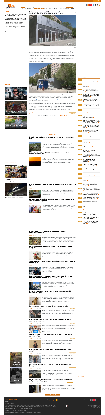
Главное (7, 11)
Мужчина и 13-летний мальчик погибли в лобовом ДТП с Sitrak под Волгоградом (91, 150)
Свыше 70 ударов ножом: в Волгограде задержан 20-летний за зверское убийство (90, 169)
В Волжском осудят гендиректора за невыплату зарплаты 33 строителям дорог (91, 126)
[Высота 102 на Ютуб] (90, 5)
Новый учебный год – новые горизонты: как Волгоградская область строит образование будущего (15, 31)
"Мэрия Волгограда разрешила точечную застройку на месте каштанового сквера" (53, 99)
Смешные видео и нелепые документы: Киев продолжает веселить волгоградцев (89, 116)
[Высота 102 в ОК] (88, 5)
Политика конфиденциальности (11, 412)
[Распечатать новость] (75, 12)
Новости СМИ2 (52, 134)
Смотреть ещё (52, 394)
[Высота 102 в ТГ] (93, 5)
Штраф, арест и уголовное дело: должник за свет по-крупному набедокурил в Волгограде (90, 213)
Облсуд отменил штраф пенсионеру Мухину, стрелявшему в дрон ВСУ (15, 27)
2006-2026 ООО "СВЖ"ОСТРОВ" (11, 399)
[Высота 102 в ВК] (86, 5)
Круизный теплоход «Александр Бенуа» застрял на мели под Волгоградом (90, 202)
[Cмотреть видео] (95, 117)
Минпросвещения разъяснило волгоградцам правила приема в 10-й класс (91, 90)
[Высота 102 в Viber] (95, 5)
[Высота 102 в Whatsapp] (97, 5)
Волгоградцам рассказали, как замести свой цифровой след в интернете (89, 111)
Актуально (7, 84)
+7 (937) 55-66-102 (62, 115)
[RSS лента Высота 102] (95, 400)
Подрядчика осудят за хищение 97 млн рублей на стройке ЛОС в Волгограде (90, 131)
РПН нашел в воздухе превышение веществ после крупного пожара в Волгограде (90, 85)
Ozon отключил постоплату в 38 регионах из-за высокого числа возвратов (90, 184)
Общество (31, 141)
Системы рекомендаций (9, 403)
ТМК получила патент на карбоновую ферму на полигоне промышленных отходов (15, 15)
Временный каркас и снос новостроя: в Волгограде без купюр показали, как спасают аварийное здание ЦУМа (91, 121)
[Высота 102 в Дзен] (92, 5)
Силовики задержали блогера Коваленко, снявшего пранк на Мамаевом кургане (14, 23)
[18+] (99, 5)
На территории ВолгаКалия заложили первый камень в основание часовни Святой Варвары (91, 95)
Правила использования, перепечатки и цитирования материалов (29, 412)
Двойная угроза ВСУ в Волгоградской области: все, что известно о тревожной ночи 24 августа (15, 19)
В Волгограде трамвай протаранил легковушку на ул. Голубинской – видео (90, 222)
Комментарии (72, 113)
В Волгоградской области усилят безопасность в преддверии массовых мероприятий (91, 155)
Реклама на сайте (8, 401)
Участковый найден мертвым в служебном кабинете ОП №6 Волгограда (89, 160)
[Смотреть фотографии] (97, 81)
